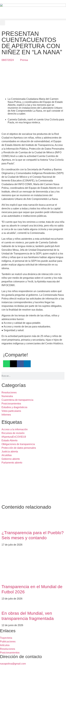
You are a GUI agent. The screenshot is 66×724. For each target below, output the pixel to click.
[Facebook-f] (4, 719)
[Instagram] (29, 719)
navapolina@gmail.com (13, 663)
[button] (33, 19)
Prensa (24, 60)
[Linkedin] (20, 719)
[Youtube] (37, 719)
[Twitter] (12, 719)
